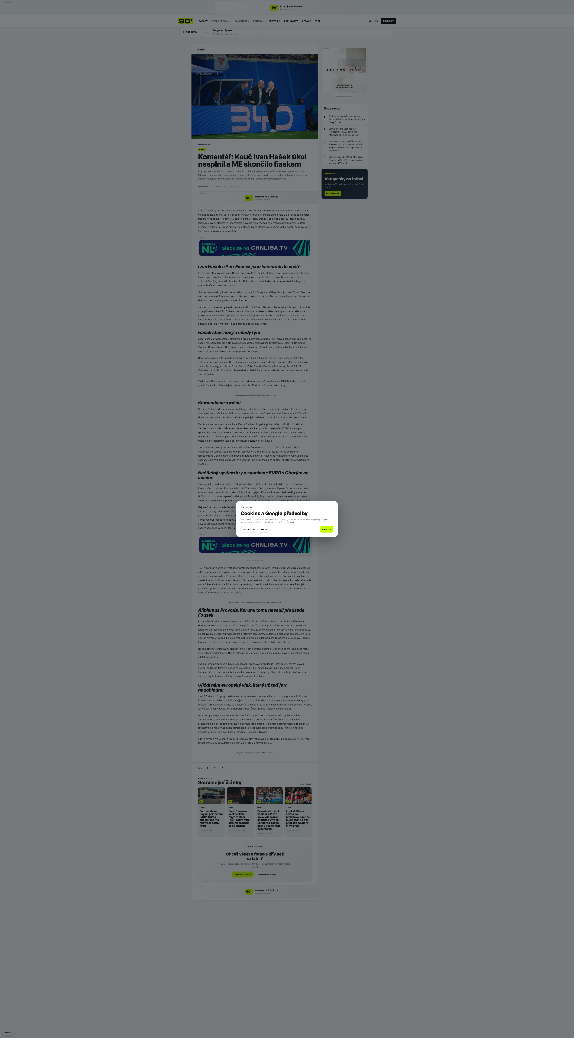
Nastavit (264, 529)
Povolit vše (326, 529)
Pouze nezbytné (249, 529)
